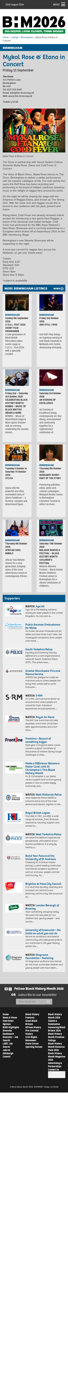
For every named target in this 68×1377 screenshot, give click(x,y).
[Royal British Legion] (13, 817)
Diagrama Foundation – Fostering (39, 956)
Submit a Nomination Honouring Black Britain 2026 (56, 1025)
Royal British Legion (37, 813)
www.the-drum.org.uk (20, 96)
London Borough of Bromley (42, 906)
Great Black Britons (31, 1022)
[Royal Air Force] (13, 719)
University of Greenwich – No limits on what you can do (43, 931)
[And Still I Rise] (51, 302)
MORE (56, 288)
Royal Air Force (45, 717)
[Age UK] (13, 610)
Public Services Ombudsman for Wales (42, 626)
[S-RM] (13, 697)
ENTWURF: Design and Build (46, 1087)
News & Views (10, 1017)
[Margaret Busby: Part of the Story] (51, 453)
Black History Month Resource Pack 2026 (56, 1047)
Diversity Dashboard (8, 1032)
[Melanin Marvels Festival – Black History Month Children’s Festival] (51, 528)
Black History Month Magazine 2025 (56, 1056)
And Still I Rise (48, 324)
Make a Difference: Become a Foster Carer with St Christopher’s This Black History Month (42, 768)
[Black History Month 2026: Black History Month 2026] (34, 25)
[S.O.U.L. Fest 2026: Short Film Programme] (17, 302)
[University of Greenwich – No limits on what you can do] (13, 932)
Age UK (40, 606)
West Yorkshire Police (48, 834)
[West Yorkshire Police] (13, 838)
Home (6, 37)
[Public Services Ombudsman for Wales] (13, 626)
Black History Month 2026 (55, 1015)
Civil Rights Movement (31, 1038)
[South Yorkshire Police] (13, 652)
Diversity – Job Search (10, 1038)
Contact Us (53, 1069)
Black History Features (32, 1015)
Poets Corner (32, 1043)
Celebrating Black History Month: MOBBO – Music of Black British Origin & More (16, 406)
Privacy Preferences (57, 1075)
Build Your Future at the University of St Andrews (40, 857)
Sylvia (9, 478)
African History (33, 1027)
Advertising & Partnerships (55, 1064)
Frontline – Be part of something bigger (38, 740)
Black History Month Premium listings (56, 1037)
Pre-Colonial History (32, 1032)
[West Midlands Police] (13, 797)
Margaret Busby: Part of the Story (50, 476)
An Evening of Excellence (47, 401)
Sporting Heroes (33, 1046)
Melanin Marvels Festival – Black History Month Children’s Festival (49, 556)
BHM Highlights (11, 1027)
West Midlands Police (48, 794)
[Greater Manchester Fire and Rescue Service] (13, 671)
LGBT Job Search (8, 1045)
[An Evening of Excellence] (51, 377)
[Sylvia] (17, 453)
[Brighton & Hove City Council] (13, 887)
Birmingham (27, 37)
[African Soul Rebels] (17, 528)
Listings (15, 37)
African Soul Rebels (13, 551)
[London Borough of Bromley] (13, 908)
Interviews (8, 1020)
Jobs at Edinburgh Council (8, 1053)
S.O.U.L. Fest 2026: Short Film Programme (15, 328)
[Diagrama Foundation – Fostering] (13, 957)
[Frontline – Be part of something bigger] (13, 739)
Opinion (7, 1024)
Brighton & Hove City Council (43, 884)
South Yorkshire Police (38, 649)
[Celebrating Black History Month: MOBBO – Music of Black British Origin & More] (17, 377)
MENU (56, 4)
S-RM (39, 695)
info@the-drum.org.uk (22, 92)
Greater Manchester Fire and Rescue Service (42, 672)
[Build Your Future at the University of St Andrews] (13, 858)
